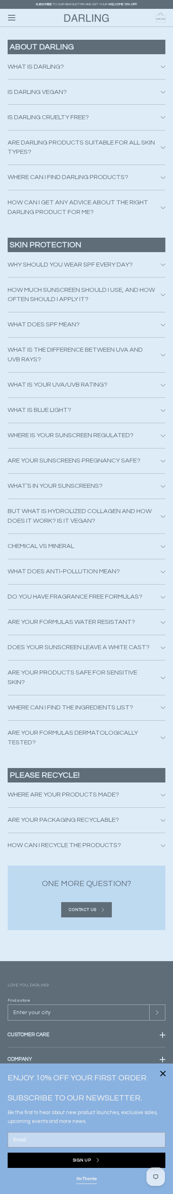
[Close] (86, 597)
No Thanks (86, 1178)
